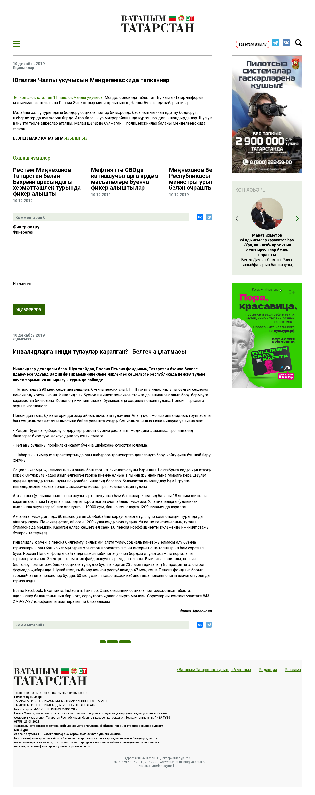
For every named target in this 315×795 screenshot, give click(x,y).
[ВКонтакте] (200, 217)
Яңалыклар (23, 68)
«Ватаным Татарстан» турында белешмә (214, 670)
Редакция (268, 670)
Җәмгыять (23, 339)
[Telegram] (209, 217)
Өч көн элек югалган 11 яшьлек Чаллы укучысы (59, 97)
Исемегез (22, 284)
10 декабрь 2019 (29, 64)
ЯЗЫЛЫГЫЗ (75, 138)
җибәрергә (28, 309)
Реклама (293, 670)
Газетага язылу (253, 44)
